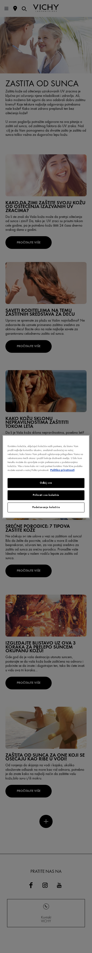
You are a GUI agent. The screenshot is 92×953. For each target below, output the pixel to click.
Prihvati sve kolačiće (46, 495)
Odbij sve (46, 482)
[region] (46, 476)
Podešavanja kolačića (46, 507)
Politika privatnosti (62, 470)
